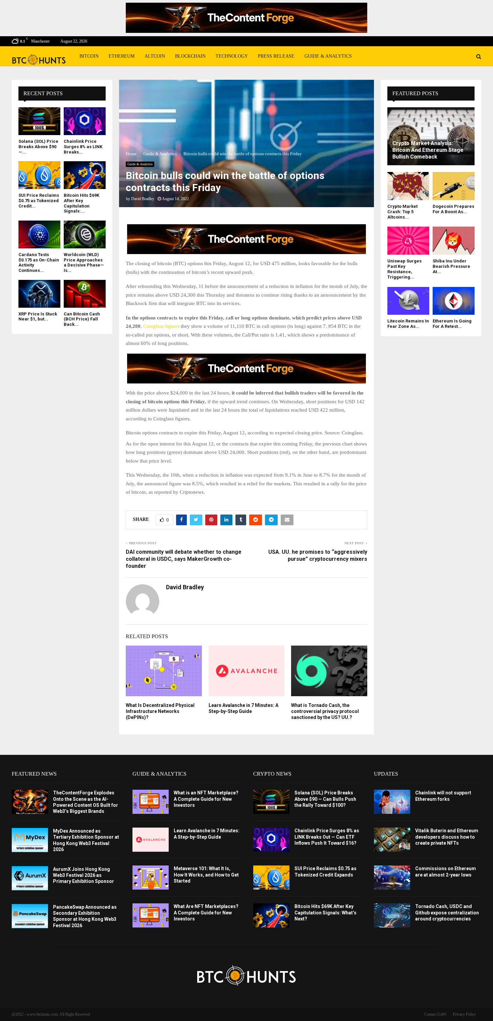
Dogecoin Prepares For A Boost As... (453, 209)
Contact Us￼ (435, 1014)
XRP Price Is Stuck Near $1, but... (37, 316)
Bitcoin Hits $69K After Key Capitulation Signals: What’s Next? (325, 912)
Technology (232, 56)
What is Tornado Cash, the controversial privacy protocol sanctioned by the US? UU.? (325, 711)
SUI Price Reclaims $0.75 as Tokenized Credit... (38, 200)
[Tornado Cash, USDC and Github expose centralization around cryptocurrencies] (392, 915)
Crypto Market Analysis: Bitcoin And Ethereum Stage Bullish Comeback (427, 150)
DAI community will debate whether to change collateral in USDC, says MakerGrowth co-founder (183, 559)
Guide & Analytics (328, 56)
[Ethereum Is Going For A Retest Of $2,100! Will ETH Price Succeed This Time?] (454, 301)
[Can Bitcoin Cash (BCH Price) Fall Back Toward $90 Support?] (85, 294)
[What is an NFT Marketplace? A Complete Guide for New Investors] (150, 802)
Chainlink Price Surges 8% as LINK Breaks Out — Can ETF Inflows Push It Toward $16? (326, 836)
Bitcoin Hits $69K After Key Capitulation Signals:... (81, 203)
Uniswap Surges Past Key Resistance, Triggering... (404, 269)
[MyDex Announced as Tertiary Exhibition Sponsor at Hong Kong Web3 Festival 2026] (30, 840)
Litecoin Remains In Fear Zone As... (408, 323)
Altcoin (155, 56)
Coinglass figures (162, 326)
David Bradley (142, 198)
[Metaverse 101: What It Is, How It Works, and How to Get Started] (150, 877)
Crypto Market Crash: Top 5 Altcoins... (402, 212)
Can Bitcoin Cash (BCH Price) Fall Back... (82, 319)
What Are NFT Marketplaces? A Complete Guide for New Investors (206, 912)
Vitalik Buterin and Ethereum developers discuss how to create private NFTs (446, 836)
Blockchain (190, 56)
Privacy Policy (464, 1014)
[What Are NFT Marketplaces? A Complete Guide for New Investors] (150, 915)
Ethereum (121, 56)
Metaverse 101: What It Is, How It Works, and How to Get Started (206, 874)
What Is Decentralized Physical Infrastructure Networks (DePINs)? (160, 711)
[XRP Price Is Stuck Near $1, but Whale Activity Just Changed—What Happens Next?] (39, 294)
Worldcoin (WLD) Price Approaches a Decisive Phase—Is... (84, 262)
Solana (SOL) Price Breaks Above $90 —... (38, 146)
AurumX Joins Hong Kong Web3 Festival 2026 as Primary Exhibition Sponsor (83, 875)
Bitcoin (89, 56)
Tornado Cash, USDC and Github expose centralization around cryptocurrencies (447, 912)
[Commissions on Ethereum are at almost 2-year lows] (392, 877)
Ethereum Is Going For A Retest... (452, 323)
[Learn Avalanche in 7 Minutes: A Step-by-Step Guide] (150, 840)
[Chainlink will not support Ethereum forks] (392, 802)
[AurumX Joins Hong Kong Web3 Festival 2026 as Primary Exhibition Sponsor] (30, 878)
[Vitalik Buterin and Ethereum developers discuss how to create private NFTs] (392, 840)
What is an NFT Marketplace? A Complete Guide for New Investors (206, 798)
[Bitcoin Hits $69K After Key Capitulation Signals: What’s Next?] (85, 175)
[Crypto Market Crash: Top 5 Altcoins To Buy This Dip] (408, 186)
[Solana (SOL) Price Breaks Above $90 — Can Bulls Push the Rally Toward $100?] (39, 121)
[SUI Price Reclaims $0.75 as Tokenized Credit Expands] (39, 175)
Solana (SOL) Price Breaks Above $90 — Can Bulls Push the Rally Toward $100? (325, 798)
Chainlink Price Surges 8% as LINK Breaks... (83, 146)
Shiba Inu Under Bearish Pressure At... (451, 266)
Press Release (276, 56)
